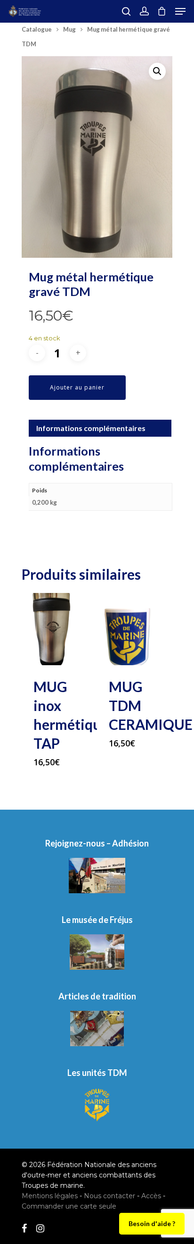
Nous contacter (109, 1196)
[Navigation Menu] (180, 11)
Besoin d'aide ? (152, 1223)
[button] (157, 71)
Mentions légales (50, 1196)
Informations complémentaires (91, 427)
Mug (69, 29)
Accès (151, 1196)
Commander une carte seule (69, 1206)
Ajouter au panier (77, 387)
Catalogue (37, 29)
